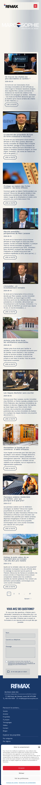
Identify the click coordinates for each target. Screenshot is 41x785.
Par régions (6, 741)
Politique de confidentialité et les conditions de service (21, 664)
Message (9, 646)
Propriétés (6, 717)
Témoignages (7, 722)
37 (30, 594)
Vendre (5, 711)
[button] (39, 747)
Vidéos (5, 725)
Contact (5, 728)
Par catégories (7, 738)
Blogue (5, 731)
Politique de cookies (12, 782)
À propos (6, 720)
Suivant (27, 599)
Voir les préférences (21, 778)
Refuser (21, 773)
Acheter (5, 714)
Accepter (21, 768)
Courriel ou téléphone (13, 639)
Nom (7, 632)
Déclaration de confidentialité (27, 782)
